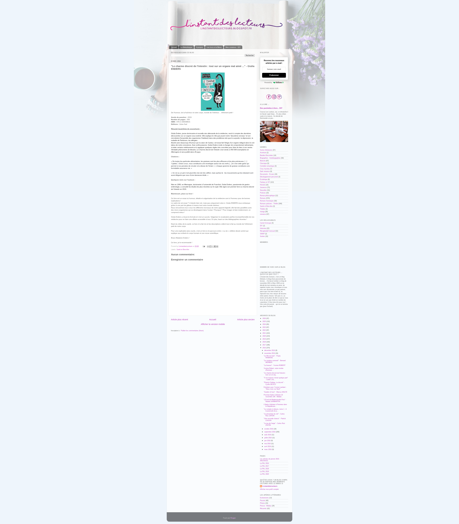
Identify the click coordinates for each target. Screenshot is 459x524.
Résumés (263, 508)
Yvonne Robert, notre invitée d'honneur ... (273, 369)
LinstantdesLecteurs (269, 486)
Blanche (263, 161)
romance (263, 214)
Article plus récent (179, 319)
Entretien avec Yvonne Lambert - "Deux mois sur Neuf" (275, 388)
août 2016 (268, 435)
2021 (264, 333)
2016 (264, 348)
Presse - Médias (265, 506)
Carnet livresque (265, 223)
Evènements (264, 498)
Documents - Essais (267, 174)
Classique (263, 163)
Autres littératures (266, 150)
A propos (199, 47)
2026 (264, 318)
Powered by (268, 82)
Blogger (233, 518)
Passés (262, 500)
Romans (263, 198)
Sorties (262, 236)
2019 (264, 339)
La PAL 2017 (264, 466)
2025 (264, 321)
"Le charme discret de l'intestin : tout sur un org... (275, 374)
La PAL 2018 (264, 469)
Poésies (263, 193)
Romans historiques (267, 201)
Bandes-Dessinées (266, 155)
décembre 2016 (269, 350)
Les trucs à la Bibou (214, 47)
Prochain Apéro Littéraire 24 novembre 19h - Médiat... (273, 396)
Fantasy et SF (265, 182)
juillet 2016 (268, 438)
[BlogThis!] (210, 246)
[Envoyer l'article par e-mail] (203, 246)
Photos (262, 503)
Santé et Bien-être (183, 249)
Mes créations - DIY (233, 47)
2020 (264, 336)
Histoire (262, 185)
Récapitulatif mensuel (267, 231)
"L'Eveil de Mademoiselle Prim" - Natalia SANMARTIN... (275, 400)
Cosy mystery (265, 169)
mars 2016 (268, 449)
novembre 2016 (269, 353)
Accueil (174, 47)
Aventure (263, 152)
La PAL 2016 (264, 463)
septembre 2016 (270, 432)
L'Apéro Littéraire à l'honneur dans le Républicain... (275, 405)
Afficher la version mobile (213, 324)
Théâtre (262, 209)
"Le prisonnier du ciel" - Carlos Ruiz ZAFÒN (274, 415)
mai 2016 (267, 443)
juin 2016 (267, 440)
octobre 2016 (269, 429)
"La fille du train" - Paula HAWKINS (272, 357)
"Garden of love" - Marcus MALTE (275, 392)
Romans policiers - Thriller (269, 203)
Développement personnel (269, 177)
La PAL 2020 (264, 474)
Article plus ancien (246, 319)
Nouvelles (263, 190)
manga (262, 211)
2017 (264, 345)
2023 (264, 327)
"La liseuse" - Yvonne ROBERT (274, 365)
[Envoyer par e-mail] (208, 246)
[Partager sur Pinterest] (217, 246)
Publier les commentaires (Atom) (192, 331)
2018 (264, 342)
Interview (263, 228)
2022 (264, 330)
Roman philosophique (267, 195)
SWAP (262, 234)
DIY (261, 226)
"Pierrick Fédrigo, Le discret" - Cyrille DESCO (274, 383)
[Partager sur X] (212, 246)
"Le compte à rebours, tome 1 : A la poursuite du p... (275, 410)
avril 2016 (267, 446)
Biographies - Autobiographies (270, 158)
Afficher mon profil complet (269, 489)
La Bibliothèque (186, 47)
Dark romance (265, 171)
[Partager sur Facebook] (215, 246)
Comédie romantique (267, 166)
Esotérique (263, 179)
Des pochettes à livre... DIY (271, 108)
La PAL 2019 (264, 471)
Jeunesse (263, 187)
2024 (264, 324)
